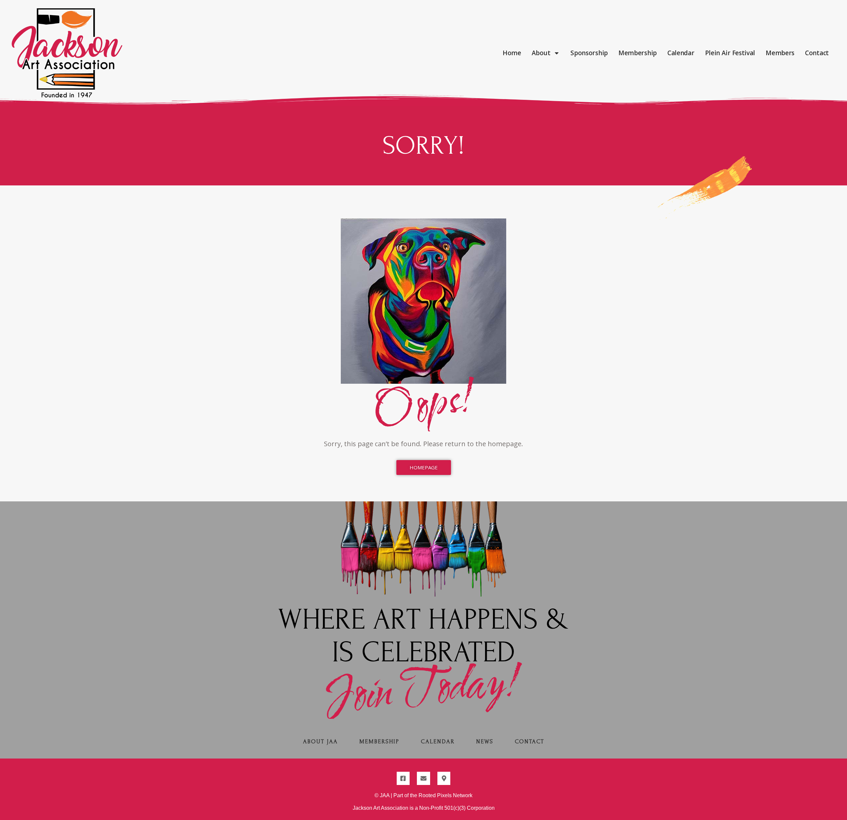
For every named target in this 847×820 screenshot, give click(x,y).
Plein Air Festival (730, 53)
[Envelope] (423, 778)
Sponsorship (589, 53)
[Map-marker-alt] (444, 778)
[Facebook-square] (403, 778)
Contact (817, 53)
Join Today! (423, 690)
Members (780, 53)
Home (512, 53)
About (541, 53)
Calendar (680, 53)
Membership (637, 53)
